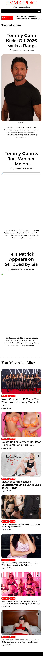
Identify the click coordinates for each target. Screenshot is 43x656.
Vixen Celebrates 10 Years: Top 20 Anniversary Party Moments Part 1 (21, 402)
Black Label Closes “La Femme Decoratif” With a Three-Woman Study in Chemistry (21, 602)
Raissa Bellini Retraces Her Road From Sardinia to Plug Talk (22, 443)
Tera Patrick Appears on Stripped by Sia (21, 259)
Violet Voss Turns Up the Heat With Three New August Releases (21, 525)
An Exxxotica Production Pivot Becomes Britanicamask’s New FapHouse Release (20, 641)
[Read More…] (21, 137)
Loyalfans (12, 396)
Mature (12, 438)
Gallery (4, 396)
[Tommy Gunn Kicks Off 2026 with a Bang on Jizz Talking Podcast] (22, 87)
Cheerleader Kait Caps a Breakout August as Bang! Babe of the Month (21, 484)
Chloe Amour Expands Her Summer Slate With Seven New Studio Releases (29, 19)
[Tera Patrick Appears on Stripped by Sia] (22, 303)
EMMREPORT (18, 50)
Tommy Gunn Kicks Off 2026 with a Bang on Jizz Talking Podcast (21, 46)
